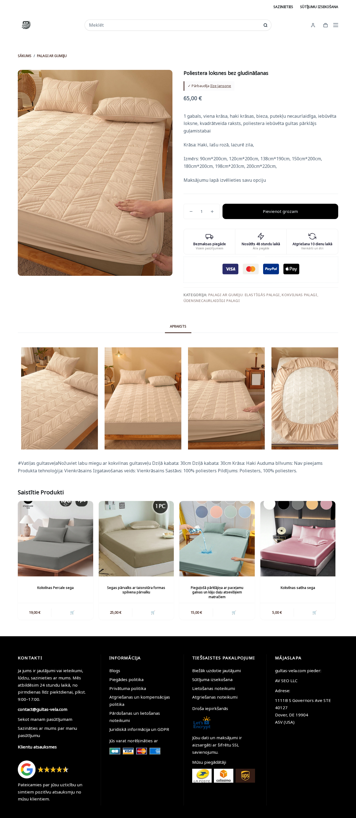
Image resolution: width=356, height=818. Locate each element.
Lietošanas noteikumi (213, 688)
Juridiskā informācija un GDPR (139, 729)
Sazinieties (283, 6)
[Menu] (335, 25)
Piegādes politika (126, 679)
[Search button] (265, 25)
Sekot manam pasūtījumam (45, 719)
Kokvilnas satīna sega (298, 587)
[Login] (313, 25)
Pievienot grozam (280, 211)
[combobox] (174, 25)
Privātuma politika (127, 688)
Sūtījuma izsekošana (212, 679)
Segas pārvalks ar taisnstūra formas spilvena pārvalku (136, 590)
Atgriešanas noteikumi (215, 697)
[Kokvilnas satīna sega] (298, 538)
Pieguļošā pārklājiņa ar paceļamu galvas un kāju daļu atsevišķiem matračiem (217, 592)
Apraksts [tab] (178, 326)
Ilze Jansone (220, 85)
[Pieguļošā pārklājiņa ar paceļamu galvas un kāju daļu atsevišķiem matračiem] (217, 538)
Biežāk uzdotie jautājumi (216, 670)
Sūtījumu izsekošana (319, 6)
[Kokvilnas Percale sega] (55, 538)
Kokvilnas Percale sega (55, 587)
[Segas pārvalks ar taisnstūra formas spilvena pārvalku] (136, 538)
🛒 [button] (72, 612)
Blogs (114, 670)
